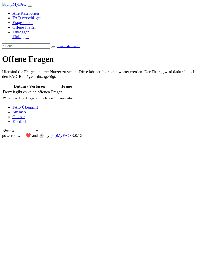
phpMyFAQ (61, 135)
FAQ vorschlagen (27, 18)
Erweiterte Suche (68, 46)
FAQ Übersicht (25, 107)
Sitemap (19, 112)
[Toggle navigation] (30, 6)
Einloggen (20, 32)
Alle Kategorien (25, 13)
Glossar (18, 116)
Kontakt (19, 121)
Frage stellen (22, 22)
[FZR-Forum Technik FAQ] (15, 4)
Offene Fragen (24, 27)
